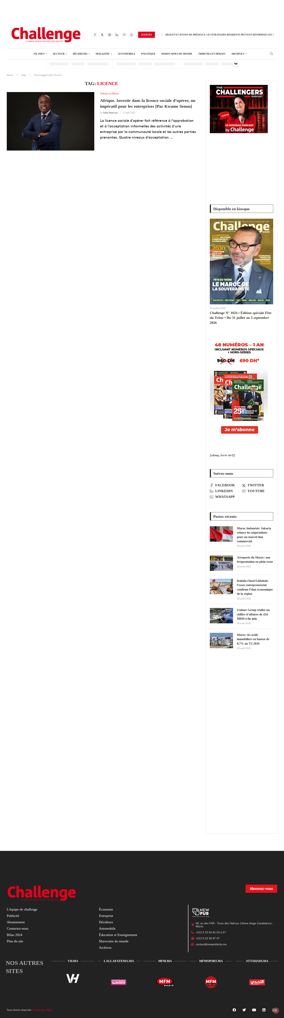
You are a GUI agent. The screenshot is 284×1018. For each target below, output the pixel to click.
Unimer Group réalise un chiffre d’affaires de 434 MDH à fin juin (253, 614)
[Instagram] (109, 34)
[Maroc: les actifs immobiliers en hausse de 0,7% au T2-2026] (221, 640)
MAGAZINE (103, 53)
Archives (105, 947)
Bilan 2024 (14, 935)
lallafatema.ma (119, 961)
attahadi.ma (257, 961)
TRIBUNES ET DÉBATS (211, 53)
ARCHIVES (237, 53)
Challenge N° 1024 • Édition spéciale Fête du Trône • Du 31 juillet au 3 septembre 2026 (240, 317)
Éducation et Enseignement (118, 935)
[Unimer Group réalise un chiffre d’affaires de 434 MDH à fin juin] (221, 615)
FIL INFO (39, 53)
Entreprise (106, 915)
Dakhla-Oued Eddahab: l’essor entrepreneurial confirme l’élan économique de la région (255, 587)
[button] (158, 35)
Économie (106, 909)
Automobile (107, 928)
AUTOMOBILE (126, 53)
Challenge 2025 (42, 1010)
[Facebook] (95, 34)
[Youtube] (124, 34)
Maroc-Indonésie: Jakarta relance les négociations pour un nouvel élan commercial (254, 535)
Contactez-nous (17, 928)
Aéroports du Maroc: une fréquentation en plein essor (255, 559)
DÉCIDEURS (80, 53)
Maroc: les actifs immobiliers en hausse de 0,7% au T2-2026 (253, 639)
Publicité (13, 915)
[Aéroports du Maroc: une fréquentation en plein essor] (221, 563)
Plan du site (15, 941)
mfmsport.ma (211, 961)
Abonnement (16, 922)
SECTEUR (59, 53)
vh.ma (73, 961)
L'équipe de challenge (22, 909)
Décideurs (106, 922)
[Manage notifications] (276, 1010)
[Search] (271, 53)
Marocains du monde (113, 941)
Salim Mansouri (110, 112)
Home (10, 75)
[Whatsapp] (131, 34)
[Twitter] (102, 34)
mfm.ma (165, 961)
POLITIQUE (148, 53)
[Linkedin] (117, 34)
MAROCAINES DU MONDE (176, 53)
